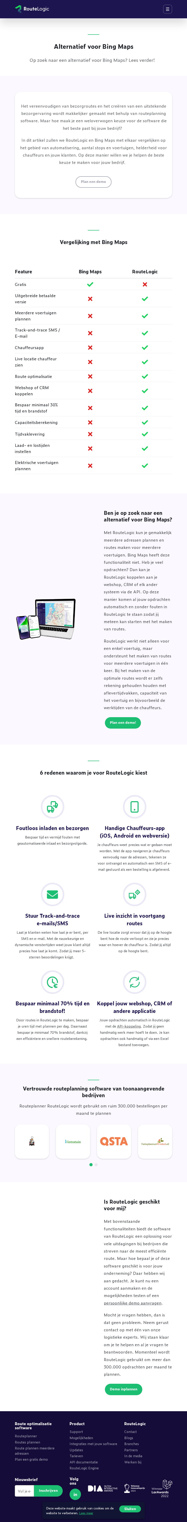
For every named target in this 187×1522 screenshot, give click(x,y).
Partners (131, 1449)
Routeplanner (26, 1435)
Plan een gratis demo (31, 1459)
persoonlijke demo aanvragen (132, 1303)
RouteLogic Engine (84, 1467)
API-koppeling (129, 1026)
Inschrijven (48, 1490)
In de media (133, 1455)
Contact (130, 1431)
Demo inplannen (123, 1389)
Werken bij (132, 1462)
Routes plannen (27, 1442)
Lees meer (86, 1512)
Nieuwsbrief (26, 1479)
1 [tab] (91, 1164)
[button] (75, 1494)
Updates (76, 1449)
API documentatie (84, 1462)
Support (76, 1431)
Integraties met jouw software (93, 1443)
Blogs (128, 1437)
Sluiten (130, 1508)
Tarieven (76, 1455)
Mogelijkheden (81, 1437)
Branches (131, 1443)
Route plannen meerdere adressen (35, 1450)
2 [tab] (96, 1164)
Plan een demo (93, 181)
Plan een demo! (123, 722)
